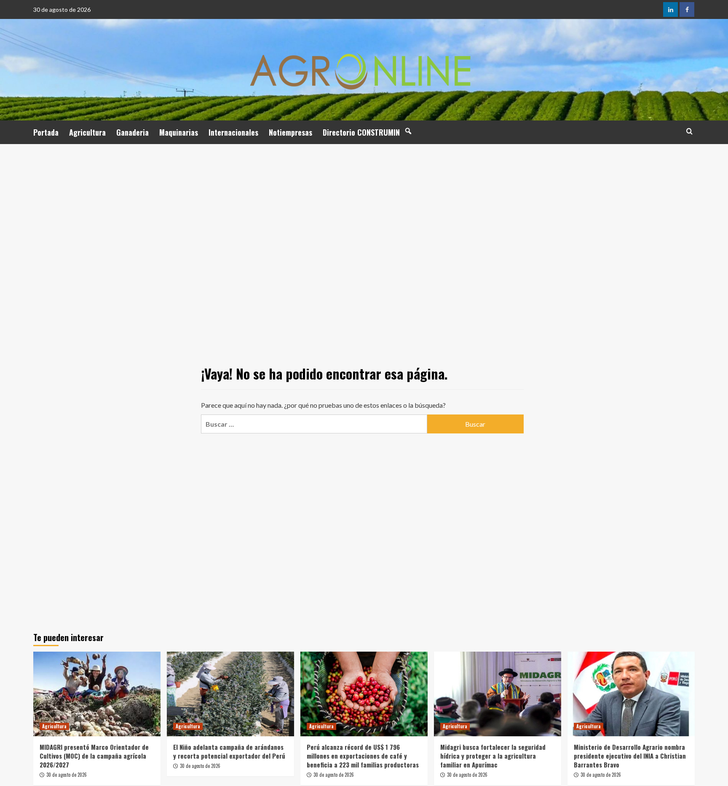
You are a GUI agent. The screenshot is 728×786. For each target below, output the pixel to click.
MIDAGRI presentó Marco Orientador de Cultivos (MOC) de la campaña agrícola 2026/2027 (94, 755)
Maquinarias (178, 132)
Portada (46, 132)
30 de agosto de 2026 (66, 774)
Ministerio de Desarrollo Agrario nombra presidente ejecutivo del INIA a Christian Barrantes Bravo (630, 755)
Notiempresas (290, 132)
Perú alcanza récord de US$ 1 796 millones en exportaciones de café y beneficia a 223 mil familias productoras (363, 755)
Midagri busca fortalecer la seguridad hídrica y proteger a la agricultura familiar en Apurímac (493, 755)
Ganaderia (132, 132)
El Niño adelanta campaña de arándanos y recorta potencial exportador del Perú (229, 751)
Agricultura (87, 132)
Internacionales (233, 132)
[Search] (689, 131)
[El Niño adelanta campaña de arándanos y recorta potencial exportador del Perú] (230, 694)
